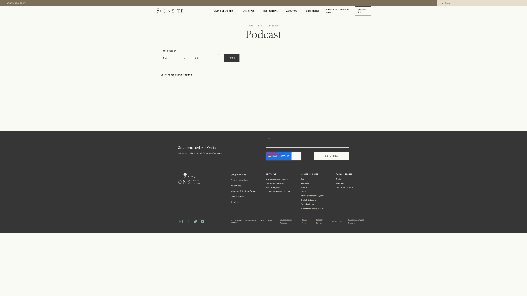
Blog (302, 179)
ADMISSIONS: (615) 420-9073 (277, 179)
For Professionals (307, 204)
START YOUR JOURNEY (16, 3)
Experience (312, 11)
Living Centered (223, 11)
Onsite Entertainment (309, 200)
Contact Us (362, 11)
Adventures (236, 185)
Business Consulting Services (312, 208)
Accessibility (337, 221)
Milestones (340, 183)
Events (303, 191)
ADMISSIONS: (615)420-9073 (338, 11)
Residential (270, 11)
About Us (291, 11)
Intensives (248, 11)
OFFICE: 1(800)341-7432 (275, 183)
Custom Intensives (239, 180)
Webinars (304, 187)
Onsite (338, 179)
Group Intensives (238, 174)
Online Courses (238, 196)
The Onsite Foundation (344, 187)
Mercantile (305, 183)
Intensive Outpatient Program (244, 191)
